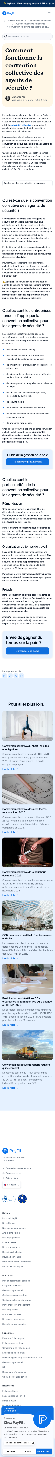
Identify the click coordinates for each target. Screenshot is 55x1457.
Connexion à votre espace (18, 1168)
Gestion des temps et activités (16, 1300)
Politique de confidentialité (18, 1442)
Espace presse (9, 1242)
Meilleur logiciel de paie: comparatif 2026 (22, 1357)
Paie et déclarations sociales (16, 1280)
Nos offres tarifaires (11, 1314)
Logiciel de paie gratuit (13, 1352)
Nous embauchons (11, 1247)
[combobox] (27, 36)
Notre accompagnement (14, 1228)
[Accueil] (9, 13)
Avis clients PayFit (11, 1232)
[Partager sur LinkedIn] (4, 675)
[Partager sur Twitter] (15, 675)
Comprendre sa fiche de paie (16, 1348)
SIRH (4, 1367)
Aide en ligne (12, 1178)
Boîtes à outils (9, 1400)
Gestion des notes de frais (14, 1295)
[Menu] (49, 13)
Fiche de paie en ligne (12, 1343)
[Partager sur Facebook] (10, 675)
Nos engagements (11, 1237)
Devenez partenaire (11, 1256)
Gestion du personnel (12, 1290)
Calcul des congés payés (14, 1376)
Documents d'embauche (14, 1372)
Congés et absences (12, 1285)
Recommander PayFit (12, 1266)
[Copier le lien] (21, 675)
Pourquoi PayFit (9, 1218)
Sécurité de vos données (14, 1324)
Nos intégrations (10, 1309)
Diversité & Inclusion (12, 1252)
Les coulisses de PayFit (13, 1395)
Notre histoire (8, 1223)
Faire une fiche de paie (13, 1338)
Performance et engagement (16, 1304)
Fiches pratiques (10, 1391)
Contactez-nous (13, 1173)
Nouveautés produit (11, 1405)
